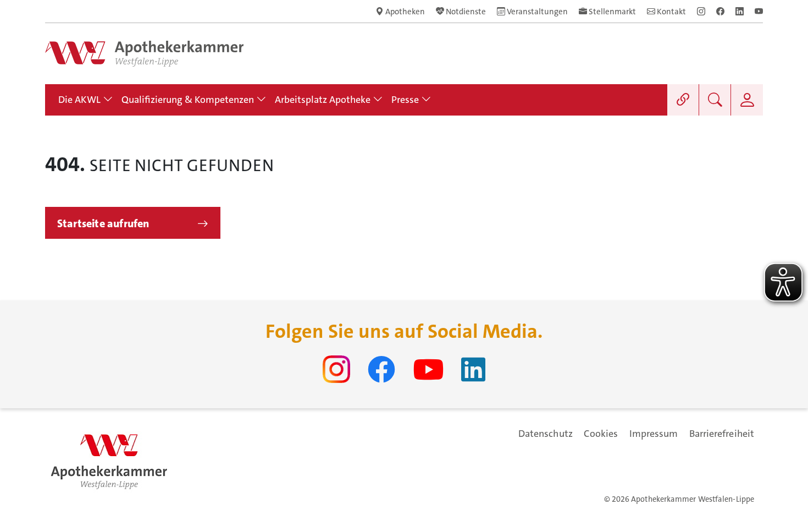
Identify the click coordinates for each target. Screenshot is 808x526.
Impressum (653, 433)
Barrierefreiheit (721, 433)
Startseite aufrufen (103, 223)
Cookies (601, 433)
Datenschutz (545, 433)
